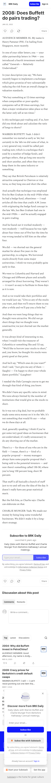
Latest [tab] (13, 638)
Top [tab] (5, 638)
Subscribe (34, 4)
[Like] (5, 31)
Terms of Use (39, 564)
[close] (43, 693)
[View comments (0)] (12, 31)
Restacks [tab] (21, 602)
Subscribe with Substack (27, 740)
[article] (25, 654)
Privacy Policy (34, 753)
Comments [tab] (9, 602)
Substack (11, 777)
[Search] (46, 638)
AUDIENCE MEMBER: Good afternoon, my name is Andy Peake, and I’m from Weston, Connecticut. (16, 654)
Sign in (45, 4)
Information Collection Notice (30, 567)
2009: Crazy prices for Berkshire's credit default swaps (17, 673)
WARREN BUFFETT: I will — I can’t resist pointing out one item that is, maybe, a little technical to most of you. (18, 682)
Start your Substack (18, 769)
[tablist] (14, 602)
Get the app (39, 769)
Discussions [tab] (24, 638)
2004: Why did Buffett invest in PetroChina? (15, 647)
